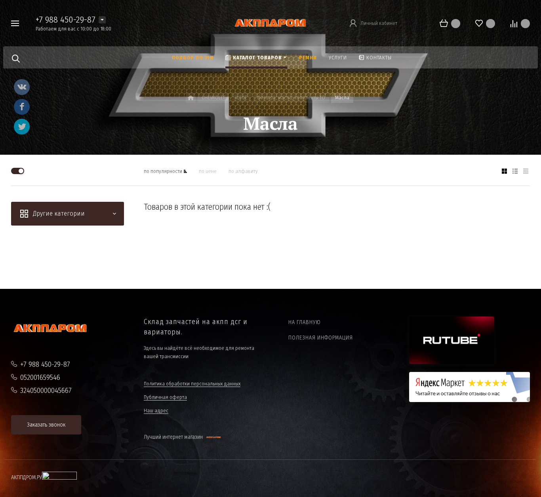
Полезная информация (320, 337)
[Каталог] (191, 98)
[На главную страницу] (270, 23)
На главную (304, 322)
